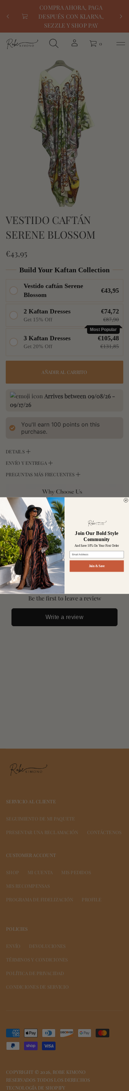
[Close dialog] (126, 500)
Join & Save (97, 566)
